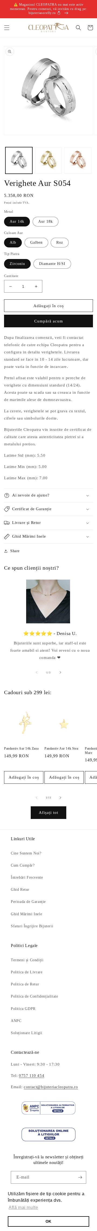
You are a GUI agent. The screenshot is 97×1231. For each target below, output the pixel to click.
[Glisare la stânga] (37, 672)
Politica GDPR (23, 1009)
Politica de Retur (25, 984)
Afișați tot (48, 812)
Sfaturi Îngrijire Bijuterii (32, 926)
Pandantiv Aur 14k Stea (61, 748)
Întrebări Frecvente (27, 877)
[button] (7, 28)
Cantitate (11, 276)
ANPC (16, 1021)
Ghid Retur (20, 890)
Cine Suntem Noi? (26, 853)
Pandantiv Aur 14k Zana (21, 748)
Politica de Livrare (26, 972)
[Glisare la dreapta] (60, 672)
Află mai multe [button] (23, 1207)
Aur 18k (45, 221)
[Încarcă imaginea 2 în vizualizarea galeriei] (48, 160)
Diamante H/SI (52, 264)
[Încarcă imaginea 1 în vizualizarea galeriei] (18, 160)
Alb (13, 242)
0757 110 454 (31, 1075)
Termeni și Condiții (27, 960)
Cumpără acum (48, 321)
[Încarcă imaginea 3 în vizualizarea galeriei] (77, 160)
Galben (36, 242)
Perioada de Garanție (28, 902)
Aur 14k (17, 221)
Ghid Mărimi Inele (26, 914)
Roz (59, 242)
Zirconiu (17, 264)
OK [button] (48, 1221)
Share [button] (15, 551)
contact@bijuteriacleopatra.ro (51, 1087)
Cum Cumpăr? (23, 865)
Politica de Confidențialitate (34, 996)
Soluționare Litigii (26, 1033)
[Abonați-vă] (80, 1177)
